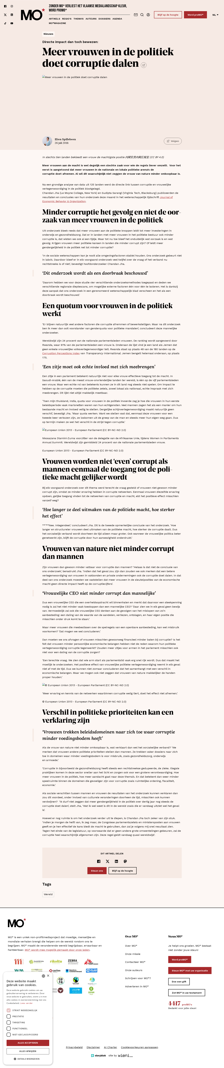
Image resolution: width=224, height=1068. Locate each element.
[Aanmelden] (148, 15)
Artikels (54, 18)
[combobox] (43, 976)
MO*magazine (57, 23)
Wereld (48, 894)
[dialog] (27, 1018)
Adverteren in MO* (137, 986)
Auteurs (91, 18)
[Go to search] (142, 15)
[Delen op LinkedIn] (116, 861)
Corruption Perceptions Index (61, 353)
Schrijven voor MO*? (138, 978)
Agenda (117, 18)
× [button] (48, 976)
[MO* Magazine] (33, 15)
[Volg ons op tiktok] (5, 23)
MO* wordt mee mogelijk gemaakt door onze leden (57, 949)
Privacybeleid (74, 1047)
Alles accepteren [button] (28, 1042)
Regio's (66, 18)
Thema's (78, 18)
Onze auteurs (133, 970)
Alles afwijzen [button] (27, 1051)
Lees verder (26, 1003)
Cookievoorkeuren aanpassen (139, 1047)
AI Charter (110, 1047)
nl (214, 14)
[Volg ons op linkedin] (11, 14)
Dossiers (105, 18)
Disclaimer (93, 1047)
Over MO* (131, 945)
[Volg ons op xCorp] (5, 14)
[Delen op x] (107, 861)
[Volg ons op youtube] (11, 23)
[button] (28, 1059)
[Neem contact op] (136, 15)
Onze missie (132, 954)
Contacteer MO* (135, 962)
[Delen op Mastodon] (125, 861)
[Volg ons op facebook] (5, 6)
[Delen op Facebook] (99, 861)
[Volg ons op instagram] (11, 6)
